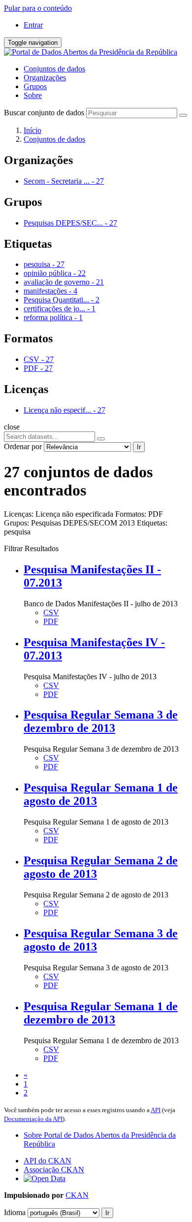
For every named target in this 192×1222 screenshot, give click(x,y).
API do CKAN (47, 1160)
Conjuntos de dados (54, 69)
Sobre (33, 95)
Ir (139, 447)
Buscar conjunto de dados (44, 112)
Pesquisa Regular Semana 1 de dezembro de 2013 (101, 1013)
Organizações (45, 77)
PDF (50, 621)
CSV (51, 612)
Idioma (15, 1212)
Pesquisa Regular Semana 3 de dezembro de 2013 (101, 721)
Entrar (33, 25)
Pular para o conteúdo (38, 8)
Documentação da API (33, 1119)
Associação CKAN (54, 1169)
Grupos (35, 86)
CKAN (77, 1195)
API (155, 1110)
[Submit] (183, 115)
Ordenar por (23, 446)
